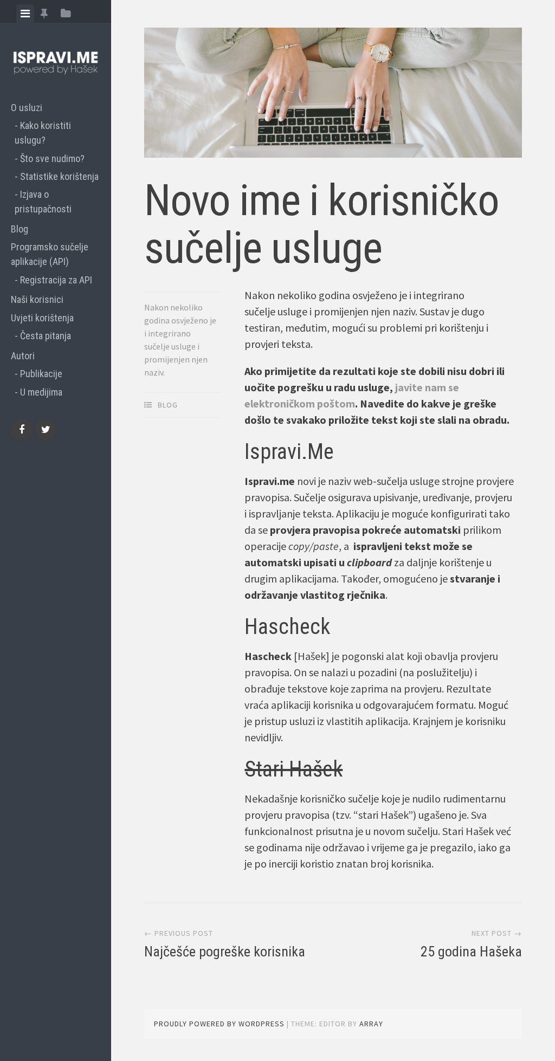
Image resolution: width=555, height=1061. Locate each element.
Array (371, 1023)
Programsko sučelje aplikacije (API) (49, 254)
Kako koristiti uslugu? (43, 133)
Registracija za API (56, 280)
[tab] (25, 13)
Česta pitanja (45, 335)
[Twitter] (45, 430)
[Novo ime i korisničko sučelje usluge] (332, 94)
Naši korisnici (37, 299)
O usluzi (26, 107)
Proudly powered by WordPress (219, 1023)
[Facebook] (22, 430)
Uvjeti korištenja (42, 318)
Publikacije (41, 373)
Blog (19, 229)
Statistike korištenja (59, 176)
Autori (23, 355)
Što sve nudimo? (52, 158)
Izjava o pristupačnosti (43, 202)
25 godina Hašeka (471, 951)
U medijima (41, 392)
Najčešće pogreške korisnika (224, 951)
